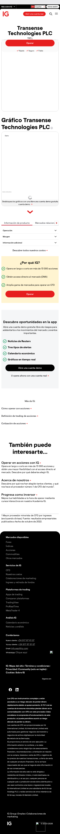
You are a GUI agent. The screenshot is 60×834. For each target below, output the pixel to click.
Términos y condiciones (37, 665)
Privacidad (11, 669)
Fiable (41, 51)
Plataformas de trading (18, 589)
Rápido (21, 51)
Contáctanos (12, 635)
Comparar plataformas (17, 598)
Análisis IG (11, 617)
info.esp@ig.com (19, 648)
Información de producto (17, 222)
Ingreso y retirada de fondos (20, 582)
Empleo (21, 813)
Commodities (12, 554)
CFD (8, 570)
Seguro (31, 51)
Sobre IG (20, 672)
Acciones (10, 550)
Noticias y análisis (15, 626)
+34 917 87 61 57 (26, 640)
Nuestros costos (14, 574)
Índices (9, 546)
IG (7, 665)
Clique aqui (21, 652)
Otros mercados (14, 558)
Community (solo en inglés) (32, 669)
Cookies (10, 672)
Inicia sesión (53, 7)
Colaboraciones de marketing (21, 578)
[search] (51, 14)
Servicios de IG (13, 565)
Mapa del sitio (16, 665)
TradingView (12, 602)
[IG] (6, 14)
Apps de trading (14, 594)
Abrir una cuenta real (34, 14)
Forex (8, 542)
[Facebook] (10, 689)
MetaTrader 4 (13, 610)
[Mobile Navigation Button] (56, 14)
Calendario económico (17, 622)
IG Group (11, 813)
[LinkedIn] (17, 689)
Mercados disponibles (17, 537)
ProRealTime (12, 606)
